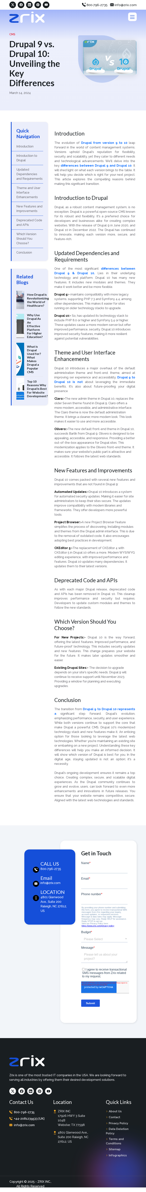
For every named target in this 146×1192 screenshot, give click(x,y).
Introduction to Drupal (26, 158)
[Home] (27, 17)
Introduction (24, 146)
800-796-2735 (96, 5)
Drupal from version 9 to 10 (104, 143)
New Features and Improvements (29, 209)
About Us (115, 1111)
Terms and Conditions (115, 1141)
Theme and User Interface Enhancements (28, 192)
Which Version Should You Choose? (26, 238)
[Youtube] (48, 1091)
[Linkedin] (29, 5)
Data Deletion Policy (117, 1131)
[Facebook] (21, 5)
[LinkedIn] (30, 1091)
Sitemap (115, 1149)
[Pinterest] (37, 5)
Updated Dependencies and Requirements (29, 174)
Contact (114, 1117)
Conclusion (24, 252)
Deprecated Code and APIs (29, 222)
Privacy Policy (118, 1123)
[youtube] (46, 5)
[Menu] (132, 17)
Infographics (118, 1155)
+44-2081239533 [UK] (29, 1118)
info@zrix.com (125, 5)
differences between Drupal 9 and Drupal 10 (96, 165)
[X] (12, 5)
